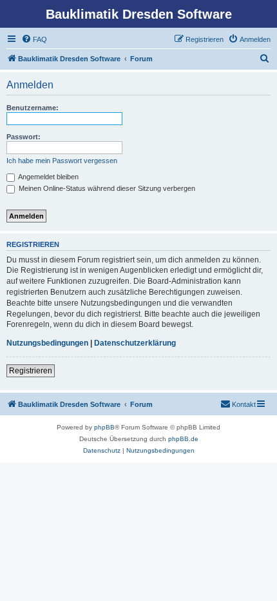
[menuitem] (34, 39)
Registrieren (30, 370)
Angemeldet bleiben (48, 177)
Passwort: (23, 137)
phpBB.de (183, 438)
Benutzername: (32, 108)
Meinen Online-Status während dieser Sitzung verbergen (106, 188)
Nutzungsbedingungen (47, 343)
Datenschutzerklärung (135, 343)
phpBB (104, 427)
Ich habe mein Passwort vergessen (61, 160)
